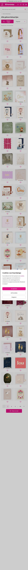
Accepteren (14, 288)
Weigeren (14, 297)
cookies (22, 276)
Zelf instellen (14, 293)
